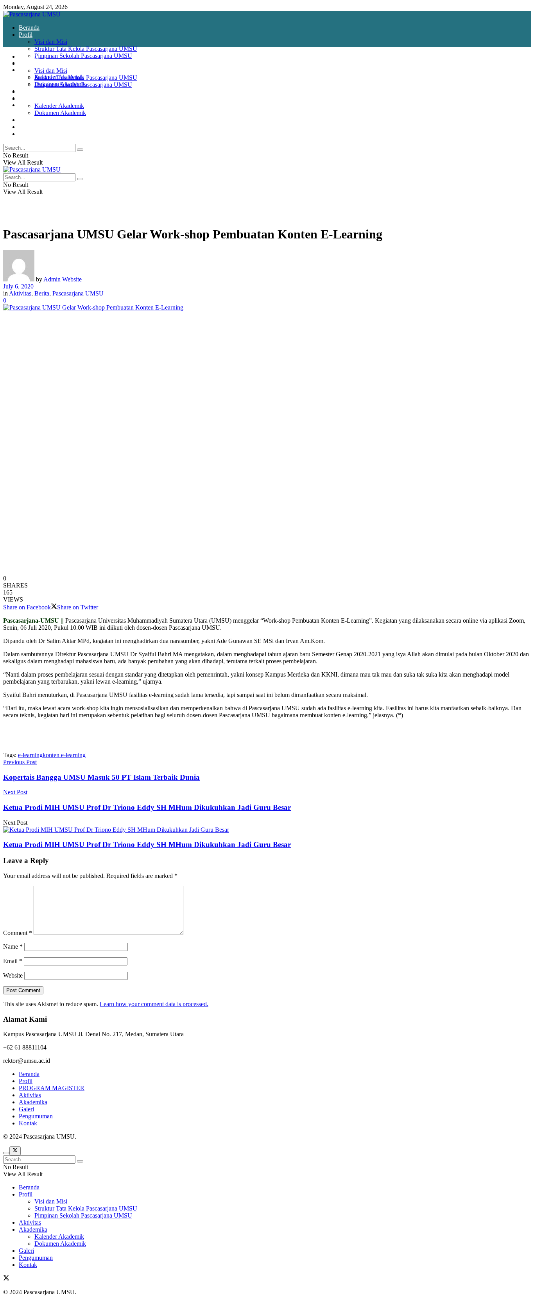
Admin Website (62, 279)
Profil (25, 34)
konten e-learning (64, 755)
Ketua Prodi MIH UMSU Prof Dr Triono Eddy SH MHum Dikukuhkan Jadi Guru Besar (147, 844)
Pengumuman (36, 127)
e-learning (30, 755)
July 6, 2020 (18, 286)
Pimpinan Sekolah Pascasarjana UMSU (83, 55)
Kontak (28, 134)
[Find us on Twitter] (6, 1278)
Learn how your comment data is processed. (154, 1004)
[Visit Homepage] (32, 14)
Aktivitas (30, 91)
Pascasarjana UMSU (78, 293)
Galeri (26, 119)
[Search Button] (80, 150)
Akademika (33, 69)
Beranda (29, 27)
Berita (41, 293)
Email (12, 961)
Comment (17, 932)
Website (13, 975)
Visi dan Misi (50, 41)
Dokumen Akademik (60, 112)
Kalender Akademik (59, 105)
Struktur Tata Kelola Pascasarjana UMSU (85, 48)
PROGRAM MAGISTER (51, 1088)
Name (13, 946)
